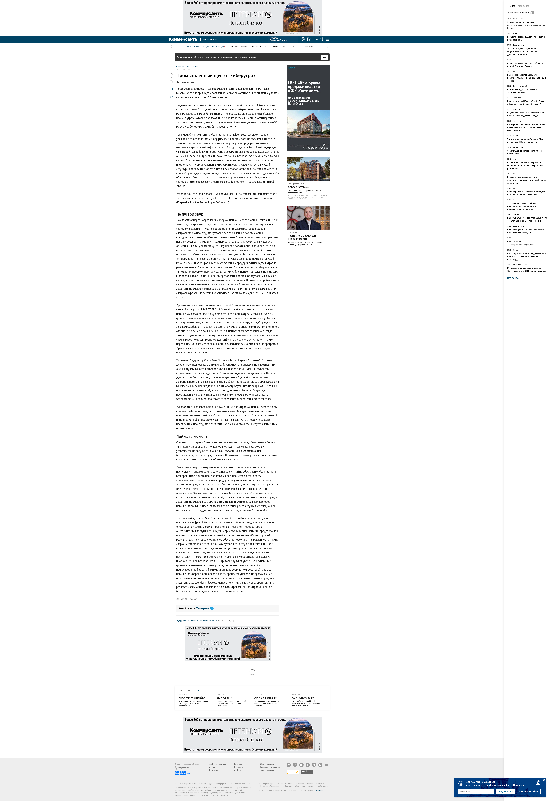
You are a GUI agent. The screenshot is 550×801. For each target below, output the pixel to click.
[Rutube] (314, 765)
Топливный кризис (259, 46)
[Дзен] (301, 765)
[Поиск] (322, 39)
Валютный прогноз (279, 46)
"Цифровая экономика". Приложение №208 (196, 620)
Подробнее (318, 790)
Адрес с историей (298, 187)
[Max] (320, 765)
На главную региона (211, 39)
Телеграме (202, 608)
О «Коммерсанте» (217, 764)
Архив (212, 767)
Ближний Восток (306, 46)
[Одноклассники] (308, 765)
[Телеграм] (289, 765)
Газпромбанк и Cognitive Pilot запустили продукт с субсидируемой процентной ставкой (307, 703)
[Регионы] (303, 39)
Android (237, 770)
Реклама (238, 764)
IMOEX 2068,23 (218, 46)
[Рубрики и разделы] (327, 39)
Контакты (214, 770)
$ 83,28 (188, 46)
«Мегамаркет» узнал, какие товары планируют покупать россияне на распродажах (194, 703)
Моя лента (523, 5)
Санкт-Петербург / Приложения (189, 66)
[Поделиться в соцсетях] (171, 96)
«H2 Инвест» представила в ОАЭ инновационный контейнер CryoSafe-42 (267, 703)
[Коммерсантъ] (183, 39)
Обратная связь (266, 764)
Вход (315, 39)
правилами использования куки (238, 57)
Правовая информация (270, 767)
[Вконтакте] (295, 765)
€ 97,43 (197, 46)
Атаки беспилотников (238, 46)
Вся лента (513, 278)
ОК (324, 57)
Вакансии (238, 767)
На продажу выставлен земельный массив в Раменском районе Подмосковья (231, 703)
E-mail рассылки (266, 770)
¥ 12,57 (206, 46)
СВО (293, 46)
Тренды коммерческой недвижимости (302, 237)
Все (197, 690)
